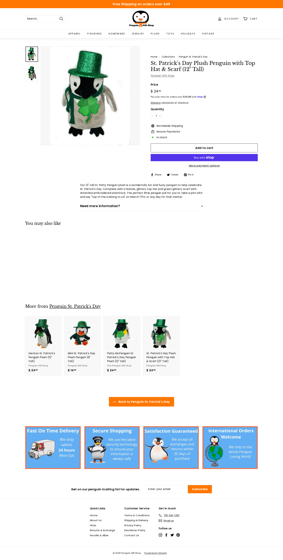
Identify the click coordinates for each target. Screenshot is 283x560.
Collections (168, 56)
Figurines (94, 33)
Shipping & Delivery (136, 520)
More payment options (204, 166)
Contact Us (131, 535)
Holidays (188, 33)
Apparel (74, 33)
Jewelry (138, 33)
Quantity (157, 109)
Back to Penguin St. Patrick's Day (144, 402)
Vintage (208, 33)
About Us (96, 520)
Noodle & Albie (99, 535)
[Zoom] (90, 95)
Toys (170, 33)
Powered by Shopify (155, 553)
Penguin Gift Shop (163, 76)
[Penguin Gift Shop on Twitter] (172, 535)
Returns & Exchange (102, 530)
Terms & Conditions (137, 515)
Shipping (155, 102)
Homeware (117, 33)
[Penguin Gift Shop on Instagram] (160, 535)
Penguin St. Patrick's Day (193, 56)
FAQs (93, 525)
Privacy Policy (132, 525)
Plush (155, 33)
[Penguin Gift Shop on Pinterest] (178, 535)
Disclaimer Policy (134, 530)
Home (154, 56)
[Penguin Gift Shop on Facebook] (166, 535)
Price (154, 85)
